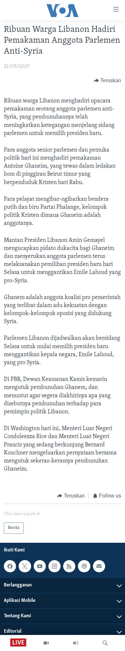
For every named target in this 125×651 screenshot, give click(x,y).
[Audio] (75, 643)
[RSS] (69, 566)
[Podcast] (84, 566)
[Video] (46, 643)
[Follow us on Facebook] (10, 566)
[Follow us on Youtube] (40, 566)
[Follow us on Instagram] (54, 566)
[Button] (107, 80)
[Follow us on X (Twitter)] (25, 566)
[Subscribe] (99, 566)
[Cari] (105, 643)
